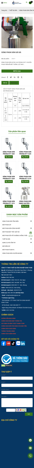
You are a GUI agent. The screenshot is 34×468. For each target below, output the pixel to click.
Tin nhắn (3, 396)
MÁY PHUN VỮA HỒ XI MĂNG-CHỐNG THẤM (15, 235)
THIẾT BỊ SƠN (13, 10)
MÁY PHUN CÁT (6, 225)
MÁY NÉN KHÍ (6, 246)
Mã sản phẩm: (5, 58)
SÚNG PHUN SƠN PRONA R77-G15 (25, 177)
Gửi (29, 414)
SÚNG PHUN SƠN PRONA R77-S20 (9, 153)
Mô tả (5, 83)
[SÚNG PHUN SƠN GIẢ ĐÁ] (17, 3)
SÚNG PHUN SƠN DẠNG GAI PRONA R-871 (25, 202)
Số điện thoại (5, 389)
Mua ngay (18, 71)
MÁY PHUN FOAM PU (8, 250)
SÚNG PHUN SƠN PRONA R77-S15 (9, 202)
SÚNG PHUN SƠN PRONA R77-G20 (9, 177)
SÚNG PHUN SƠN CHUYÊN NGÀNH (12, 253)
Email (2, 382)
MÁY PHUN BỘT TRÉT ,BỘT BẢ (10, 232)
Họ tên (3, 375)
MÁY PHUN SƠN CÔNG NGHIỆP (11, 228)
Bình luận (14, 83)
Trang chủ (4, 10)
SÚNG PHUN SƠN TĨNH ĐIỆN (10, 221)
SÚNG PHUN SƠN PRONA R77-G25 (25, 153)
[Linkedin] (14, 77)
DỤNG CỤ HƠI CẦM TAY (9, 242)
